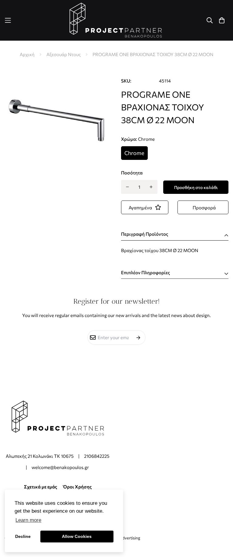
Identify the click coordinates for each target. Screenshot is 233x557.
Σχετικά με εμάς (40, 486)
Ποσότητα (132, 172)
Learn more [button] (28, 520)
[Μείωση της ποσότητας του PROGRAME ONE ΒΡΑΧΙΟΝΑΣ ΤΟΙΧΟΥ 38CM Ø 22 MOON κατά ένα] (127, 187)
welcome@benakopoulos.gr (61, 467)
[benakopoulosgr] (116, 20)
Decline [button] (23, 536)
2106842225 (97, 456)
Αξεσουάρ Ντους (63, 54)
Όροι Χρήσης (77, 486)
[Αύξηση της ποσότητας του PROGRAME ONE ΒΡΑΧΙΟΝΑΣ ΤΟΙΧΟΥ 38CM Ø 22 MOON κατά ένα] (151, 187)
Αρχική (27, 54)
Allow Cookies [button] (77, 536)
